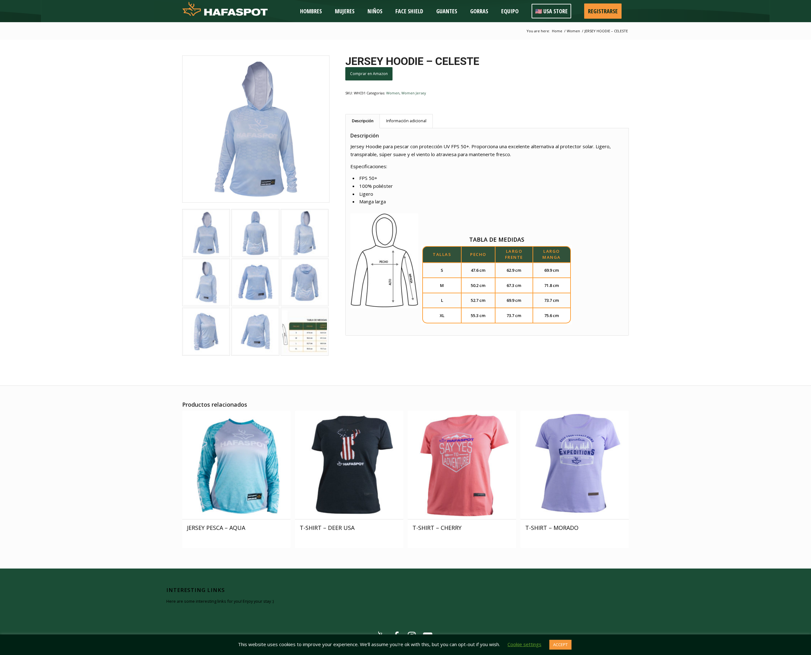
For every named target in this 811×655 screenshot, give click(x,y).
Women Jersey (413, 93)
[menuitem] (311, 11)
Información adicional (406, 121)
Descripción (363, 121)
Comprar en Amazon (369, 73)
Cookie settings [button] (524, 644)
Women (392, 93)
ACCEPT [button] (560, 644)
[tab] (362, 121)
